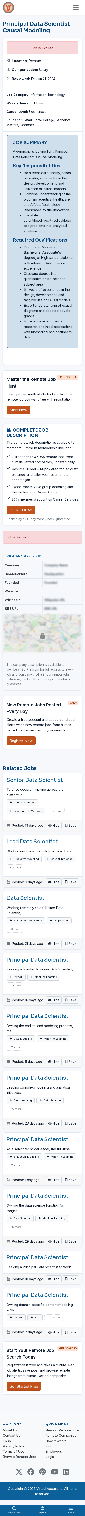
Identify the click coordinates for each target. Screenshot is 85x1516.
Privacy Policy (14, 1446)
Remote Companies (60, 1435)
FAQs (7, 1441)
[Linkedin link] (66, 1472)
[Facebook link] (31, 1472)
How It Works (55, 1441)
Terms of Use (13, 1451)
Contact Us (11, 1435)
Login (49, 1456)
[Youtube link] (54, 1472)
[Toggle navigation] (76, 7)
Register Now (21, 741)
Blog (48, 1446)
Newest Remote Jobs (62, 1430)
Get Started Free (24, 1386)
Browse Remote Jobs (20, 1456)
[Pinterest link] (43, 1472)
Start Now (18, 410)
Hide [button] (56, 825)
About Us (10, 1430)
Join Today (21, 510)
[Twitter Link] (19, 1472)
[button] (70, 825)
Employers (53, 1451)
